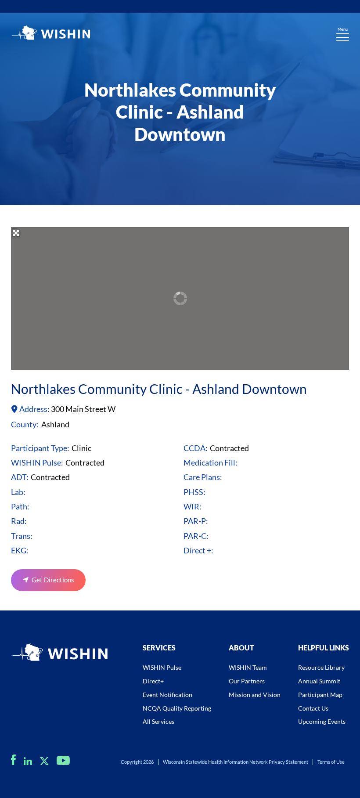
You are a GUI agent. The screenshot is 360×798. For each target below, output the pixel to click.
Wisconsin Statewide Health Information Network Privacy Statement (235, 762)
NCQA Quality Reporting (177, 708)
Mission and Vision (255, 694)
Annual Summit (319, 681)
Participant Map (320, 694)
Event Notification (167, 694)
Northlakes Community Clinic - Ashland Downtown (159, 389)
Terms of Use (331, 762)
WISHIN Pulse (162, 667)
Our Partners (247, 681)
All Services (158, 721)
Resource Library (321, 667)
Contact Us (313, 708)
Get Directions (53, 580)
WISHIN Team (248, 667)
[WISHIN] (50, 34)
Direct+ (153, 681)
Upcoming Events (322, 721)
